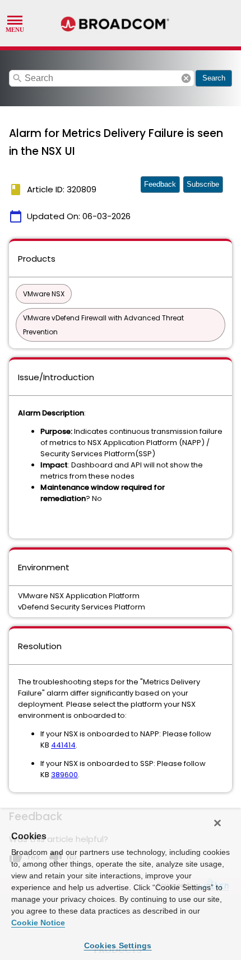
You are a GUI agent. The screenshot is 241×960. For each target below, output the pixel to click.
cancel (186, 78)
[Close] (217, 823)
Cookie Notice (38, 922)
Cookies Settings (118, 945)
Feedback (160, 184)
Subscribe (203, 184)
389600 (64, 774)
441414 (63, 745)
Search (213, 78)
